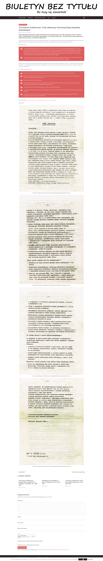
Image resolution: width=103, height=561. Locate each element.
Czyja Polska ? (22, 472)
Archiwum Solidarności (40, 17)
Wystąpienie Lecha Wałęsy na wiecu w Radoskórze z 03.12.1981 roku (51, 482)
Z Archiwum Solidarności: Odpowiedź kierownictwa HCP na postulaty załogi (41, 100)
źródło (57, 54)
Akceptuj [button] (80, 559)
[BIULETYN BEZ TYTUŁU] (51, 3)
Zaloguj (54, 17)
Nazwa (19, 516)
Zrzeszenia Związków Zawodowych (68, 48)
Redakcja (29, 32)
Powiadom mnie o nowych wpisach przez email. (28, 545)
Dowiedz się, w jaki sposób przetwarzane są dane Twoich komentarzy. (53, 549)
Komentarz (20, 500)
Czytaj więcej (90, 559)
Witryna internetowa (22, 528)
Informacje (30, 17)
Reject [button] (85, 559)
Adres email (21, 522)
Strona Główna (22, 17)
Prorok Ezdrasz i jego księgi (78, 472)
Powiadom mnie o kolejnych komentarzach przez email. (30, 541)
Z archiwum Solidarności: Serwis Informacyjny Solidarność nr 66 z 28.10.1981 (74, 482)
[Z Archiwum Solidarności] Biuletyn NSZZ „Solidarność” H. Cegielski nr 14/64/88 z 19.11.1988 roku (28, 483)
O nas (49, 17)
